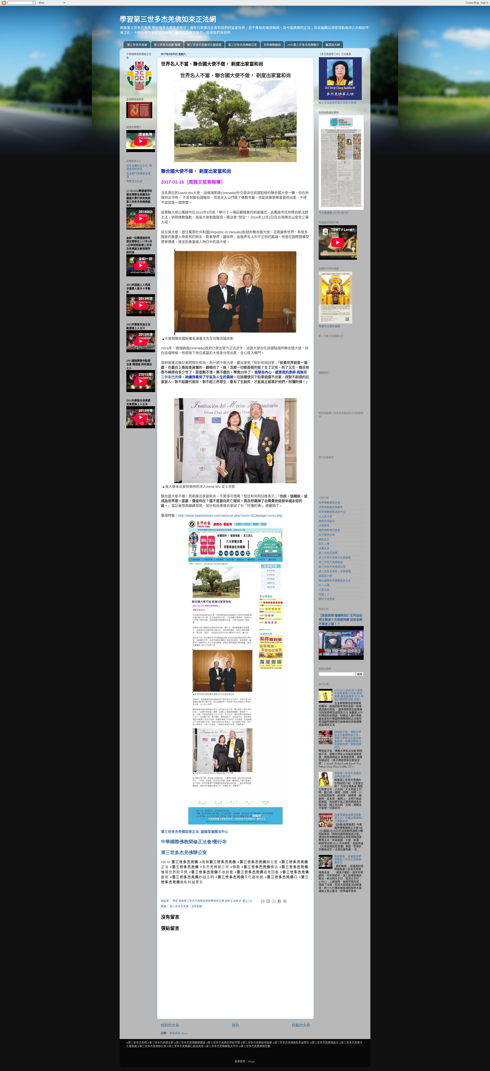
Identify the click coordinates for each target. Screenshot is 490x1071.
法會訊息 (324, 548)
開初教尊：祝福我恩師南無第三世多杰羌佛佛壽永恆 (347, 859)
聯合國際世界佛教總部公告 (335, 580)
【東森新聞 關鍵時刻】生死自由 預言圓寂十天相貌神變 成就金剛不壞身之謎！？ (340, 620)
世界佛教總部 (272, 44)
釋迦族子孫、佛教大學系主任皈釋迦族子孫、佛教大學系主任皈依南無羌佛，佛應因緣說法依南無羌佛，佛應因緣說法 (347, 739)
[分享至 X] (274, 901)
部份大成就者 (327, 599)
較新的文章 (170, 1025)
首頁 (235, 1025)
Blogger (251, 1061)
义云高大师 (325, 516)
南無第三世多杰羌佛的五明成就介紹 (347, 775)
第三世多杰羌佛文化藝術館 (204, 44)
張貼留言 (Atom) (178, 1033)
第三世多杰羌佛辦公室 (242, 44)
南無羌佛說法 (327, 521)
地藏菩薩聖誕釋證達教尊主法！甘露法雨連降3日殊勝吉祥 (348, 818)
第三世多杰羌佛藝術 (331, 562)
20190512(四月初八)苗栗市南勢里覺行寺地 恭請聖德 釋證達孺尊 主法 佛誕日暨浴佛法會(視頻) (348, 695)
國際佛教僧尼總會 (329, 530)
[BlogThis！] (268, 901)
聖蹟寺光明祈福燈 (329, 326)
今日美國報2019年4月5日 (333, 212)
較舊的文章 (301, 1025)
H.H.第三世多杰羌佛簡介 (303, 44)
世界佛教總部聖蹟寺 (331, 507)
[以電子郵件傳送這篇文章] (263, 901)
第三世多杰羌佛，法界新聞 (186, 906)
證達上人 (324, 594)
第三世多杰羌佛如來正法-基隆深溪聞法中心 (194, 832)
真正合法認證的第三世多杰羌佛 (337, 102)
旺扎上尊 (324, 543)
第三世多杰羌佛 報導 (167, 44)
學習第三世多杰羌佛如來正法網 (168, 19)
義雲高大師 (333, 44)
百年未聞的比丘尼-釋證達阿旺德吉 (139, 167)
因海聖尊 (324, 525)
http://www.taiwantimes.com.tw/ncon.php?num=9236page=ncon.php (230, 515)
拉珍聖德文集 (327, 534)
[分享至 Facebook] (279, 901)
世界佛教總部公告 (329, 502)
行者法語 (324, 589)
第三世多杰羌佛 (137, 44)
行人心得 (324, 585)
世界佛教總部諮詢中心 (332, 511)
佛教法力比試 (134, 181)
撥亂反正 (324, 539)
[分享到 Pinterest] (285, 901)
